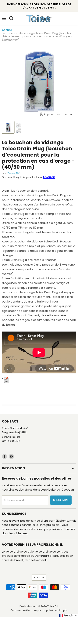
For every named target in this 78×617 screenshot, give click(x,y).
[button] (68, 615)
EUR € (37, 577)
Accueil (7, 29)
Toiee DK (13, 173)
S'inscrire (61, 500)
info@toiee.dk (49, 525)
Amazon (49, 177)
